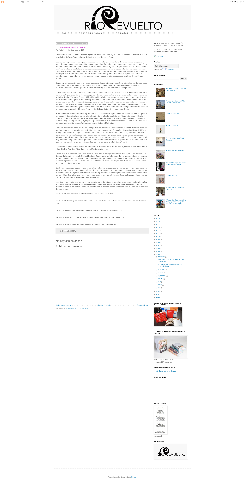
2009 (158, 239)
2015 (158, 221)
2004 (158, 254)
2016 (158, 218)
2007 (158, 245)
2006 (158, 248)
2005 (158, 251)
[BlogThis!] (68, 231)
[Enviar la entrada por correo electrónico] (61, 230)
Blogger (134, 477)
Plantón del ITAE (172, 175)
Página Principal (104, 305)
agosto (160, 279)
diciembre (161, 257)
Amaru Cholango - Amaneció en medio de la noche (176, 164)
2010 (158, 236)
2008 (158, 242)
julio (159, 282)
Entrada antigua (142, 305)
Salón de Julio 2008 (173, 113)
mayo (160, 285)
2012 (158, 230)
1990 (158, 297)
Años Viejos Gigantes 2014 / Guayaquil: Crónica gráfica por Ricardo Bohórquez (176, 202)
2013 (158, 227)
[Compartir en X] (70, 231)
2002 (158, 294)
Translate (171, 69)
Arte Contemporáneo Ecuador (166, 371)
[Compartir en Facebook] (72, 231)
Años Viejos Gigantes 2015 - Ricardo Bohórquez (176, 102)
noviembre (162, 270)
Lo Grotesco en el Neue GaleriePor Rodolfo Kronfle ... (170, 265)
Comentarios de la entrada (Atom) (77, 309)
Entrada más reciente (63, 305)
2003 (158, 291)
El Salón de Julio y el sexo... (176, 150)
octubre (160, 273)
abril (159, 288)
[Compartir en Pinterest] (75, 231)
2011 (158, 233)
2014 (158, 224)
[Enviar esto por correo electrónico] (65, 231)
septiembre (162, 276)
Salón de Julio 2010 (173, 126)
